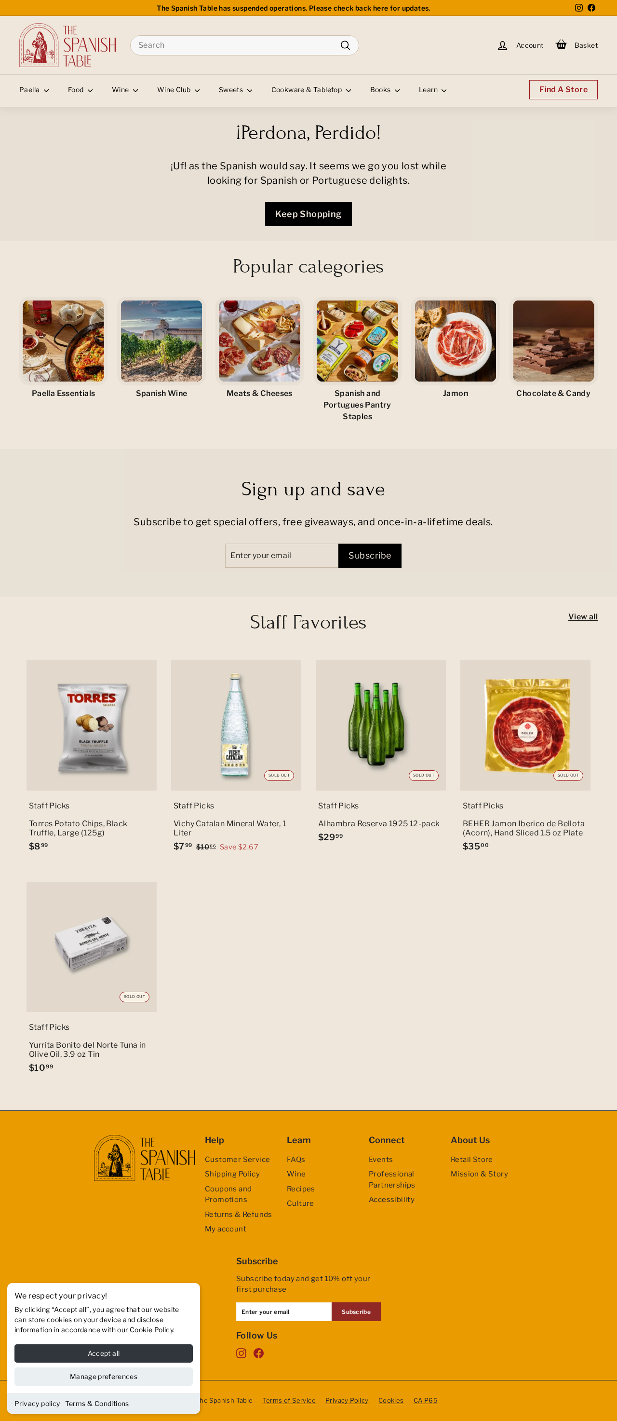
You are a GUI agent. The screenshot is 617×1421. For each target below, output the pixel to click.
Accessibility (392, 1199)
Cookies (391, 1400)
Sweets (232, 89)
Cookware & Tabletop (307, 89)
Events (381, 1159)
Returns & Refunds (238, 1214)
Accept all (104, 1353)
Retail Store (472, 1159)
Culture (300, 1203)
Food (76, 89)
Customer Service (237, 1159)
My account (225, 1229)
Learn (429, 89)
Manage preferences (103, 1376)
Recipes (301, 1189)
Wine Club (174, 89)
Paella (30, 89)
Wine (121, 89)
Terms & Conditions (97, 1403)
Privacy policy (37, 1403)
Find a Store (563, 89)
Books (381, 89)
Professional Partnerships (392, 1179)
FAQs (296, 1159)
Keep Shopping (308, 214)
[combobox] (244, 45)
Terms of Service (289, 1400)
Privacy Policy (347, 1400)
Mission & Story (479, 1174)
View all (583, 616)
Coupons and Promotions (228, 1194)
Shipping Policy (232, 1174)
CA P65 (426, 1400)
